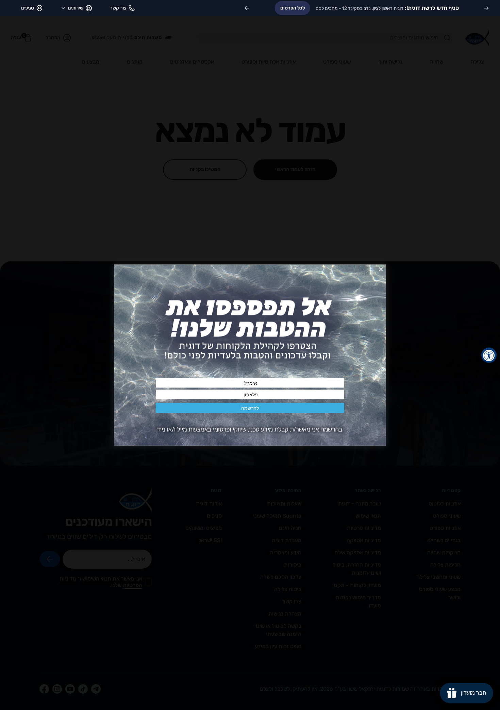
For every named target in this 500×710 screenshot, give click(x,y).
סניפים (27, 8)
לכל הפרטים (292, 8)
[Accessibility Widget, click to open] (489, 355)
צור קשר (118, 8)
